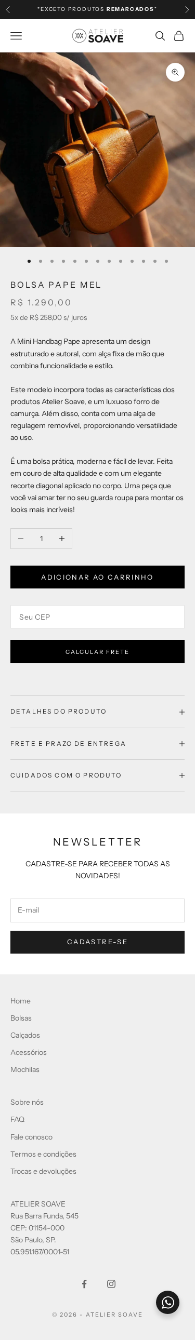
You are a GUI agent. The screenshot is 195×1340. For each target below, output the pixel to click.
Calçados (25, 1035)
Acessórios (28, 1052)
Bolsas (21, 1018)
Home (20, 1001)
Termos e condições (43, 1154)
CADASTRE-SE (97, 941)
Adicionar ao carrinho (97, 577)
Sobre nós (27, 1102)
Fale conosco (31, 1137)
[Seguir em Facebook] (84, 1284)
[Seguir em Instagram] (111, 1284)
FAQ (17, 1119)
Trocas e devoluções (43, 1171)
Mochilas (25, 1069)
